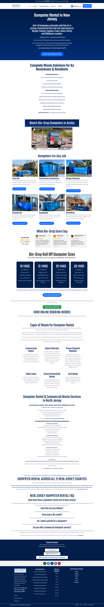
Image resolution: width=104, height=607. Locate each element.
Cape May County (88, 487)
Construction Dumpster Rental (47, 188)
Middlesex (76, 582)
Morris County (49, 485)
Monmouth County (88, 485)
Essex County (29, 485)
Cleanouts (69, 475)
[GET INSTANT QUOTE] (58, 418)
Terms (85, 604)
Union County (43, 485)
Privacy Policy (91, 604)
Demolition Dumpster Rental (73, 223)
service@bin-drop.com (82, 489)
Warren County (80, 485)
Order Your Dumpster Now (52, 54)
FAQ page (81, 535)
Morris (76, 580)
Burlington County (39, 487)
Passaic (76, 573)
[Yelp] (59, 563)
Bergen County (14, 485)
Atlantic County (63, 487)
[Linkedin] (48, 563)
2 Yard (56, 573)
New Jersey (16, 601)
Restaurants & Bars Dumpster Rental (40, 580)
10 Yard (56, 587)
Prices (29, 475)
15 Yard (56, 590)
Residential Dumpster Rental (46, 223)
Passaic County (22, 485)
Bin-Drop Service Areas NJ (76, 569)
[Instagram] (44, 563)
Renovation (64, 475)
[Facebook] (55, 563)
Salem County (80, 487)
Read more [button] (38, 246)
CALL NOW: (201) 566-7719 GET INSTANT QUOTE (52, 48)
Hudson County (36, 485)
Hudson (76, 575)
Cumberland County (72, 487)
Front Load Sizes (45, 475)
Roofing (59, 475)
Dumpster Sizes (76, 475)
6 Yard (56, 581)
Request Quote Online (58, 468)
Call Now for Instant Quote (57, 407)
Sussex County (65, 485)
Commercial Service (36, 475)
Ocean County (15, 487)
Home (30, 6)
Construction (53, 475)
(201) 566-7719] (49, 418)
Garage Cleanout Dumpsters (73, 190)
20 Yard (56, 593)
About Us (16, 595)
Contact (60, 6)
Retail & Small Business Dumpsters (40, 577)
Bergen (76, 571)
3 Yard (56, 576)
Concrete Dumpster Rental (19, 188)
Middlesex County (57, 485)
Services (35, 6)
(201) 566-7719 (77, 6)
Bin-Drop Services (40, 569)
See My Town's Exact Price (52, 307)
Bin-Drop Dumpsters (44, 6)
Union (76, 578)
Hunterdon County (30, 487)
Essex (76, 576)
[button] (86, 241)
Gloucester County (55, 487)
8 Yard (56, 584)
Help (81, 604)
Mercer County (22, 487)
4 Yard (56, 579)
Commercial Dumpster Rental (19, 223)
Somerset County (73, 485)
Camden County (47, 487)
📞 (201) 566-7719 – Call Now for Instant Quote (51, 37)
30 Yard (56, 595)
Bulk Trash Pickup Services (40, 593)
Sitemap (77, 604)
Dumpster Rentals (18, 598)
